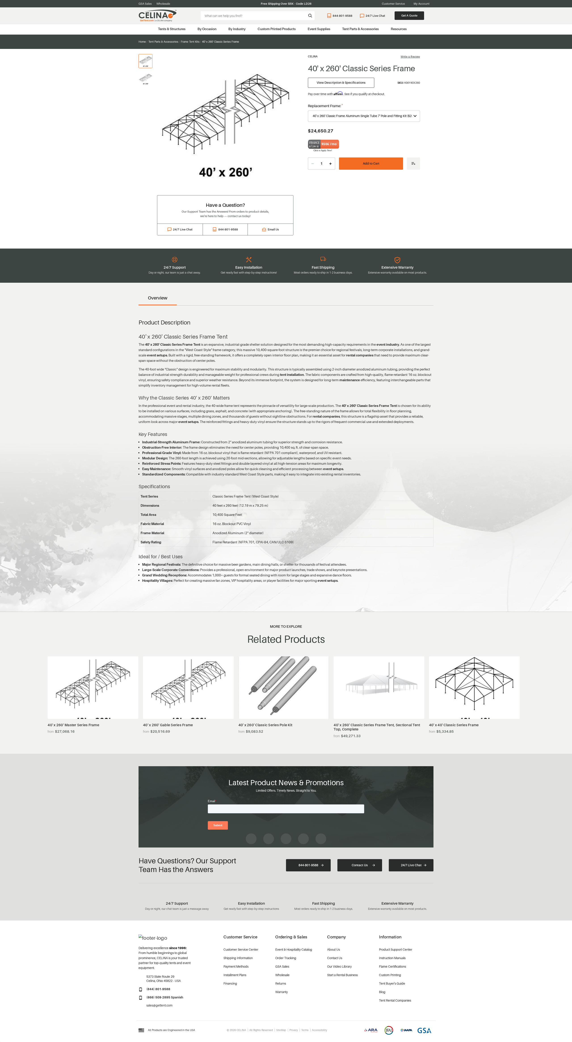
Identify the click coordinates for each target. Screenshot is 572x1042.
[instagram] (268, 838)
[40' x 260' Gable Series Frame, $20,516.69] (188, 687)
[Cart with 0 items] (431, 16)
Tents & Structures (171, 29)
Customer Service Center (240, 949)
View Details (93, 708)
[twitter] (320, 838)
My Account (421, 3)
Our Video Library (339, 966)
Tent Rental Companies (395, 1000)
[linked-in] (303, 838)
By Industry (237, 29)
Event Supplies (319, 29)
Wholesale (163, 3)
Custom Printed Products (277, 29)
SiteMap (281, 1030)
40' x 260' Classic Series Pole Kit (265, 725)
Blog (382, 992)
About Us (333, 949)
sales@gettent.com (159, 1005)
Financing (230, 983)
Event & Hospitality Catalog (293, 949)
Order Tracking (285, 958)
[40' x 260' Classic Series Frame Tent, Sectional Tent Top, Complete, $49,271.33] (379, 687)
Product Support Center (395, 949)
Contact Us (360, 865)
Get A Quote (409, 15)
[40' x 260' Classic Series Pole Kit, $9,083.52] (283, 687)
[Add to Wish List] (413, 163)
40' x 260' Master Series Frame (73, 725)
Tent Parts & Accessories (360, 29)
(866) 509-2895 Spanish (164, 997)
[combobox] (258, 15)
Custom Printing (390, 975)
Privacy (293, 1030)
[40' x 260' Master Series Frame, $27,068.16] (93, 687)
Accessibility (319, 1030)
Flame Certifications (392, 966)
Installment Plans (234, 975)
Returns (280, 983)
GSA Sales (145, 3)
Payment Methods (235, 966)
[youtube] (286, 838)
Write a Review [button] (410, 57)
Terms (305, 1030)
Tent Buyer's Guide (392, 983)
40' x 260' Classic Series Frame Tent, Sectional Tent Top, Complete (377, 727)
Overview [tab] (157, 298)
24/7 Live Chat (375, 15)
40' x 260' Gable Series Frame (168, 725)
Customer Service (393, 3)
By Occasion (207, 29)
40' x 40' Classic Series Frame (454, 725)
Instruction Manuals (392, 958)
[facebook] (251, 838)
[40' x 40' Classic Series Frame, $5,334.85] (474, 687)
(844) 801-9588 (158, 989)
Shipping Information (238, 958)
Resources (399, 29)
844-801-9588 (342, 15)
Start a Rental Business (342, 975)
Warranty (281, 992)
